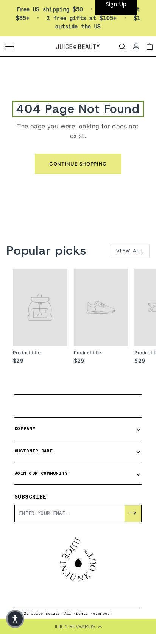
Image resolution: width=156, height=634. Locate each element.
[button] (15, 619)
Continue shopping (78, 164)
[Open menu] (10, 46)
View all (130, 251)
